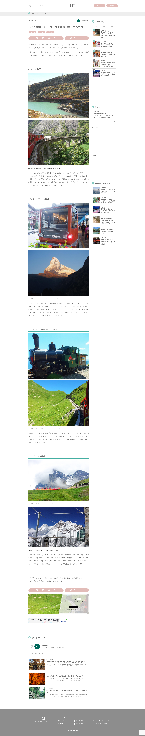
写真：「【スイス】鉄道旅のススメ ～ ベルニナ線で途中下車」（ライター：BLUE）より (45, 168)
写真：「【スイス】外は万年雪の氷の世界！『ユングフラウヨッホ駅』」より (43, 550)
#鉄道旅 (50, 32)
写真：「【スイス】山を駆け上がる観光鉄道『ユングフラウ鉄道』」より (42, 503)
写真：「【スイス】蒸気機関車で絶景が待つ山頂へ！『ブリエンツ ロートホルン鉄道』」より (46, 428)
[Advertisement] (59, 629)
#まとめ (33, 32)
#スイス (41, 32)
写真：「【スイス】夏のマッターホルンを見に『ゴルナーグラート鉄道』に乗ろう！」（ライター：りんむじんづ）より (51, 298)
